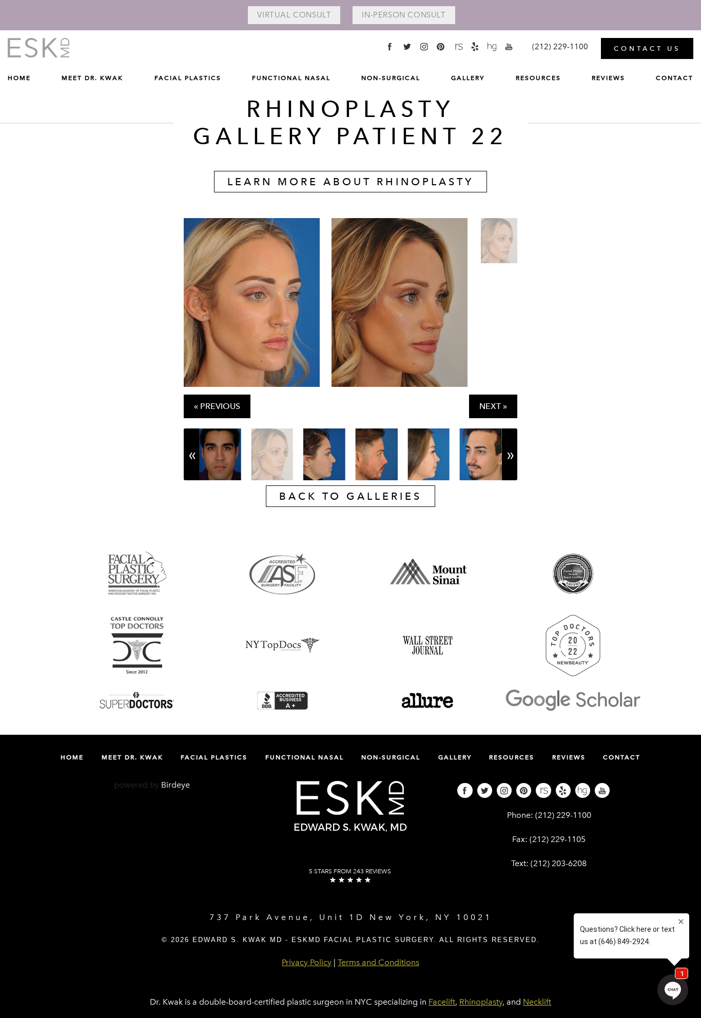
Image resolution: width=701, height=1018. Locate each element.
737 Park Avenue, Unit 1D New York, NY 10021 (350, 917)
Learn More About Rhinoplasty (350, 181)
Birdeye (175, 785)
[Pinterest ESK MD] (441, 46)
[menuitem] (19, 80)
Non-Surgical (390, 78)
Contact (674, 78)
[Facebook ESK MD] (389, 46)
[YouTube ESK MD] (509, 46)
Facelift (442, 1002)
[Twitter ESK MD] (406, 46)
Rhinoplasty (480, 1002)
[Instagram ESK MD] (424, 46)
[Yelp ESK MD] (475, 46)
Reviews (608, 78)
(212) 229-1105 (558, 839)
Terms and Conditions (378, 962)
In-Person (403, 14)
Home (19, 78)
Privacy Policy (307, 962)
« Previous (217, 406)
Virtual (294, 14)
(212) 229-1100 (563, 815)
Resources (538, 78)
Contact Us (647, 48)
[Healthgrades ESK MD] (492, 46)
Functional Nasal (291, 78)
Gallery (467, 78)
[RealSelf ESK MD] (458, 46)
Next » (493, 406)
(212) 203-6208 (559, 863)
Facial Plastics (187, 78)
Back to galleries (350, 496)
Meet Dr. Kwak (92, 78)
